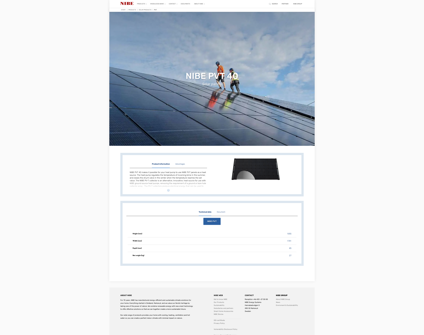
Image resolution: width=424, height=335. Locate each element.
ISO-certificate (219, 320)
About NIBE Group (283, 299)
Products (141, 4)
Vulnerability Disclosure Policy (225, 329)
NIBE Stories (218, 314)
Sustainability (219, 305)
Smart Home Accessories (223, 311)
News (278, 302)
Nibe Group (297, 4)
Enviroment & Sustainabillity (287, 305)
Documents (185, 4)
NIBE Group (281, 295)
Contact (172, 4)
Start (123, 10)
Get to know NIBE (220, 299)
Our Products (219, 302)
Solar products (145, 10)
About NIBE (198, 4)
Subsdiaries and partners (223, 308)
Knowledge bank (157, 4)
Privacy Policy (219, 323)
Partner (285, 4)
